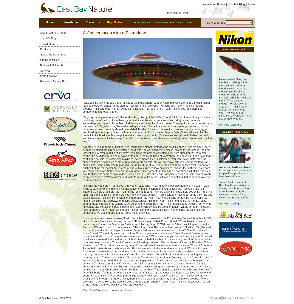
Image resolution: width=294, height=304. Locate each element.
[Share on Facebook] (240, 299)
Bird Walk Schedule (51, 65)
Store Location (48, 76)
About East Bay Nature (53, 33)
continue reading (229, 124)
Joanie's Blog (48, 38)
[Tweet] (215, 299)
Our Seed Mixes (49, 59)
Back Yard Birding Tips (53, 81)
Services (45, 70)
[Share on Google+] (250, 299)
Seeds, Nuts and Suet (53, 54)
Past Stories (50, 44)
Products (45, 49)
